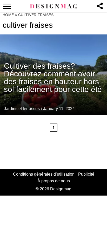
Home (8, 15)
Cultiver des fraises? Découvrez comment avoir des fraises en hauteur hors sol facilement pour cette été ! (53, 81)
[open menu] (6, 6)
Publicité (86, 174)
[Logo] (53, 6)
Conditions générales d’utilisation (44, 174)
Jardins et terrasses (22, 108)
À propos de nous (53, 181)
